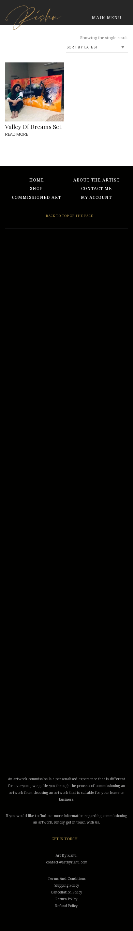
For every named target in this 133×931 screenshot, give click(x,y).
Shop (36, 188)
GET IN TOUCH (64, 839)
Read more (16, 134)
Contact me (96, 188)
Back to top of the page (69, 216)
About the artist (96, 180)
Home (36, 180)
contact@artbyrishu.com (66, 862)
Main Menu (107, 17)
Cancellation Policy (66, 892)
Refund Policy (66, 906)
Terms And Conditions (67, 878)
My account (96, 197)
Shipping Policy (66, 885)
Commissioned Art (36, 197)
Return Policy (66, 899)
